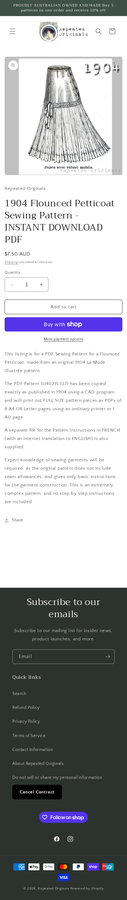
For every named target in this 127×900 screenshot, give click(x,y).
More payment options (64, 339)
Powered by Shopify (87, 888)
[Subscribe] (107, 656)
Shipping (11, 262)
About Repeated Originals (37, 763)
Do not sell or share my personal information (57, 777)
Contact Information (32, 749)
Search (19, 693)
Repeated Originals (53, 888)
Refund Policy (26, 707)
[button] (12, 31)
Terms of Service (29, 735)
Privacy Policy (26, 721)
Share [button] (17, 520)
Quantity (12, 272)
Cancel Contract (37, 792)
